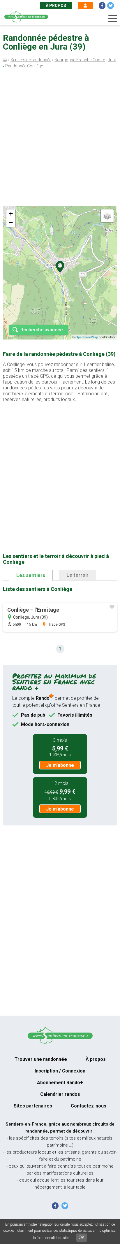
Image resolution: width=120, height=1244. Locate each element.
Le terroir (77, 575)
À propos (56, 5)
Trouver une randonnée (41, 1059)
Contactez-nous (88, 1106)
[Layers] (107, 215)
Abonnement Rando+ (60, 1082)
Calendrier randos (60, 1094)
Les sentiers (30, 575)
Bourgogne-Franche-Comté (79, 59)
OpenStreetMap (86, 337)
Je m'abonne (60, 765)
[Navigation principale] (112, 18)
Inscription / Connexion (60, 1071)
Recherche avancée (41, 330)
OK (82, 1237)
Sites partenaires (33, 1106)
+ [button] (11, 213)
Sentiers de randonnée (30, 59)
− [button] (11, 222)
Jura (112, 59)
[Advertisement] (60, 139)
